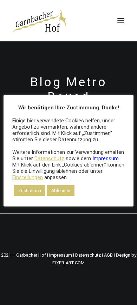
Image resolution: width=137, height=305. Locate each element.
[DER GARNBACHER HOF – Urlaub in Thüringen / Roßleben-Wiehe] (40, 20)
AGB (108, 255)
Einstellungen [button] (27, 177)
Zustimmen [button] (29, 190)
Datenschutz (88, 255)
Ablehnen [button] (60, 190)
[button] (121, 20)
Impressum (60, 255)
